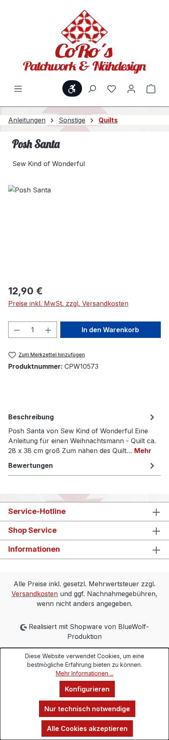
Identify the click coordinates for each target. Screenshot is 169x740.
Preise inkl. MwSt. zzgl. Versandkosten (68, 303)
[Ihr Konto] (131, 88)
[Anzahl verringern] (16, 329)
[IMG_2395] (84, 231)
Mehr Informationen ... (85, 673)
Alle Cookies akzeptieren (87, 728)
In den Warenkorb (110, 330)
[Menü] (18, 88)
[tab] (82, 433)
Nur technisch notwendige (87, 709)
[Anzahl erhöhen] (48, 329)
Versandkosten (34, 594)
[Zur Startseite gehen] (84, 42)
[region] (84, 231)
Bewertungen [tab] (30, 465)
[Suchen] (92, 88)
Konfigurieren (87, 689)
